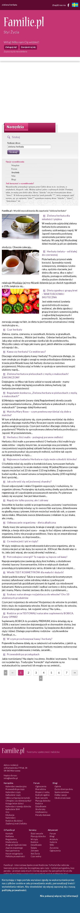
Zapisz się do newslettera (15, 51)
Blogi (13, 179)
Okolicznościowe (63, 798)
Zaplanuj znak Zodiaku (16, 823)
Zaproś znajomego (14, 848)
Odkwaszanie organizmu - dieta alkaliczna (31, 522)
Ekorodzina (40, 789)
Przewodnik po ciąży (15, 789)
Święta (34, 848)
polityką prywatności (14, 890)
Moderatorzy (12, 842)
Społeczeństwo (62, 792)
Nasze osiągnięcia (14, 853)
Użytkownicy (41, 812)
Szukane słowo (13, 143)
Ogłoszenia (40, 786)
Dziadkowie (40, 806)
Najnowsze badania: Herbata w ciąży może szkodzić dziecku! (42, 459)
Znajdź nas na (59, 5)
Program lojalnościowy (16, 845)
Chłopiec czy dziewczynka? (18, 800)
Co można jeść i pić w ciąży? (22, 541)
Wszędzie (15, 165)
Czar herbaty (14, 329)
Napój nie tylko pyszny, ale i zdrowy (27, 500)
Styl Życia (35, 853)
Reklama (10, 836)
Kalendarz (10, 818)
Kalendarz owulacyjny (16, 786)
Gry (7, 812)
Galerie (53, 842)
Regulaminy (11, 839)
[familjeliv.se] (75, 5)
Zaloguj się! (11, 47)
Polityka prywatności (15, 856)
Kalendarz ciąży (13, 792)
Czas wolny (36, 856)
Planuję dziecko (42, 800)
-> (74, 672)
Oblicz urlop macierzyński (18, 798)
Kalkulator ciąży (13, 795)
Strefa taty (40, 809)
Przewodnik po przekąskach (23, 654)
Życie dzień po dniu (64, 789)
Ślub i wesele (41, 798)
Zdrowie (35, 850)
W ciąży (34, 839)
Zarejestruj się (28, 47)
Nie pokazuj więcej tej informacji (59, 895)
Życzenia (54, 848)
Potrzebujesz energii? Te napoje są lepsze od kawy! (37, 556)
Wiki (13, 176)
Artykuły (15, 172)
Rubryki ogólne (42, 795)
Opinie (58, 786)
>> (40, 678)
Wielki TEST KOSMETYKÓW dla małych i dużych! (35, 572)
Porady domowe (42, 815)
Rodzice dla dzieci (14, 820)
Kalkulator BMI (13, 809)
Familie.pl (7, 210)
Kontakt (9, 833)
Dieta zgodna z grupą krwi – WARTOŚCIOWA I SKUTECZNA (59, 294)
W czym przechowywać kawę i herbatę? (29, 638)
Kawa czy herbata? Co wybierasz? (26, 351)
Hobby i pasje (61, 795)
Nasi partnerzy (13, 850)
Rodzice (39, 803)
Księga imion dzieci (15, 803)
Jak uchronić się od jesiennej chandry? (29, 481)
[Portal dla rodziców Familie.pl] (24, 27)
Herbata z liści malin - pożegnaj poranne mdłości (35, 437)
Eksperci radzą (42, 792)
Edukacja (10, 815)
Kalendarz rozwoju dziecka (18, 806)
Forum (14, 169)
